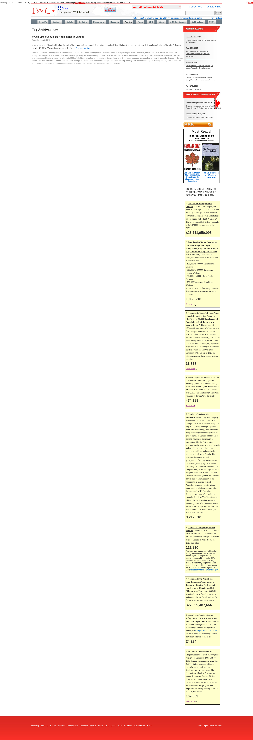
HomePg (43, 21)
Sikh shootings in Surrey (85, 63)
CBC (151, 21)
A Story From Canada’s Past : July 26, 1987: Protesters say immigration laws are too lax (152, 18)
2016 (50, 55)
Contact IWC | (197, 6)
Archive (128, 21)
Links (161, 21)
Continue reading (84, 48)
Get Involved (197, 21)
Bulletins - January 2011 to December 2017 (57, 52)
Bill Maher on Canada (193, 89)
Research (114, 21)
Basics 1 (57, 21)
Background (98, 21)
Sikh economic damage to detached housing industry (111, 60)
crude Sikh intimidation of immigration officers (93, 58)
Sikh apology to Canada (79, 60)
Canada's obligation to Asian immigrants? (122, 55)
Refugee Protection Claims (206, 630)
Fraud (147, 52)
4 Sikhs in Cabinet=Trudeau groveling (68, 55)
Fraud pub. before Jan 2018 (162, 52)
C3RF (211, 21)
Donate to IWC (214, 6)
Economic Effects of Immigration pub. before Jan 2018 (123, 52)
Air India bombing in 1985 (94, 55)
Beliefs (70, 21)
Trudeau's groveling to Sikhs (107, 63)
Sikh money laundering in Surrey (62, 63)
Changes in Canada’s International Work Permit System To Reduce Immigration (200, 107)
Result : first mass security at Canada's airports (50, 60)
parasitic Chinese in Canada (171, 58)
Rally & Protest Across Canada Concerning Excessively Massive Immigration (198, 53)
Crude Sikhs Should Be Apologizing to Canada (58, 36)
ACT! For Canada (178, 21)
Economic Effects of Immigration (88, 52)
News (140, 21)
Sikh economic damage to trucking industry (150, 60)
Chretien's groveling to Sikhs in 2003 (59, 58)
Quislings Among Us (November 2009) (199, 117)
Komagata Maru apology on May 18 (145, 58)
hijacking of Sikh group (121, 58)
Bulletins (83, 21)
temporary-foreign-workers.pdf (204, 570)
